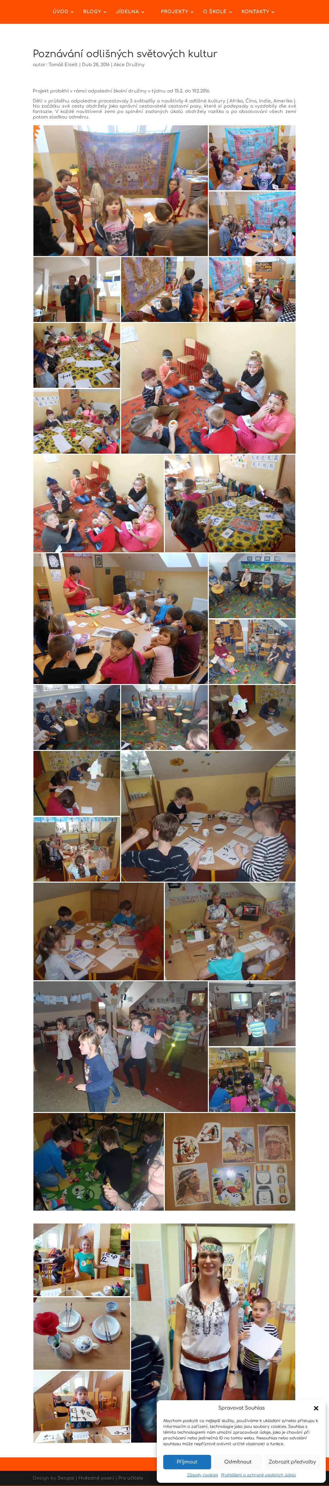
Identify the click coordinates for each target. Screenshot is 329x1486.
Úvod (60, 12)
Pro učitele (130, 1478)
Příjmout (187, 1462)
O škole (215, 12)
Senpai (66, 1478)
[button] (316, 1408)
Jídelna (127, 12)
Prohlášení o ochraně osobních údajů (258, 1475)
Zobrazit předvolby (292, 1462)
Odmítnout (238, 1462)
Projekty (174, 12)
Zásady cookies (202, 1475)
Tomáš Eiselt (63, 64)
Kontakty (255, 12)
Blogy (92, 12)
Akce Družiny (129, 64)
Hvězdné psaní (96, 1478)
